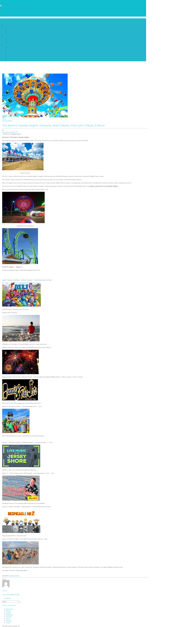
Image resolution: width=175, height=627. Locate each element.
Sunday (9, 60)
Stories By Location (11, 35)
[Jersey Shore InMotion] (73, 7)
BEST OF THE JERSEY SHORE (13, 26)
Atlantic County (12, 41)
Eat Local (10, 28)
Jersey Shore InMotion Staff (10, 132)
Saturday (10, 58)
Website (8, 598)
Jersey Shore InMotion (14, 13)
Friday (9, 56)
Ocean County (12, 39)
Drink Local (11, 29)
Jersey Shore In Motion (13, 24)
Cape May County (13, 43)
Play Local (11, 31)
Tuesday (10, 51)
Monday (10, 49)
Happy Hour (11, 47)
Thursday (10, 54)
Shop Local (11, 33)
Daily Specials (9, 45)
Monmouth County (13, 37)
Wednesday (11, 52)
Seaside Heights (14, 576)
